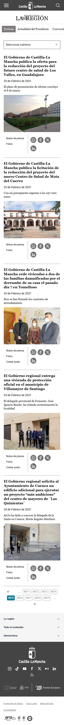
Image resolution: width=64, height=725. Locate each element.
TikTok (17, 669)
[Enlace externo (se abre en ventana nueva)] (24, 718)
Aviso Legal (31, 703)
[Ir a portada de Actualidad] (32, 17)
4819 (47, 597)
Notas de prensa (15, 138)
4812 (35, 591)
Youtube (24, 669)
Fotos (9, 143)
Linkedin (54, 669)
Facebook (32, 669)
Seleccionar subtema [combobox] (18, 44)
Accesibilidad (9, 710)
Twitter (39, 669)
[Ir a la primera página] (11, 591)
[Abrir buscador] (58, 5)
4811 (26, 591)
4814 (53, 591)
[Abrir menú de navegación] (6, 5)
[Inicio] (32, 654)
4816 (20, 597)
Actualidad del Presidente (33, 29)
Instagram (9, 669)
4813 (44, 591)
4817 (29, 597)
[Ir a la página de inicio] (32, 5)
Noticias (9, 29)
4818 (38, 597)
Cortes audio (13, 361)
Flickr (47, 669)
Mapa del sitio (46, 703)
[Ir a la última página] (32, 604)
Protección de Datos (13, 703)
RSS (32, 675)
